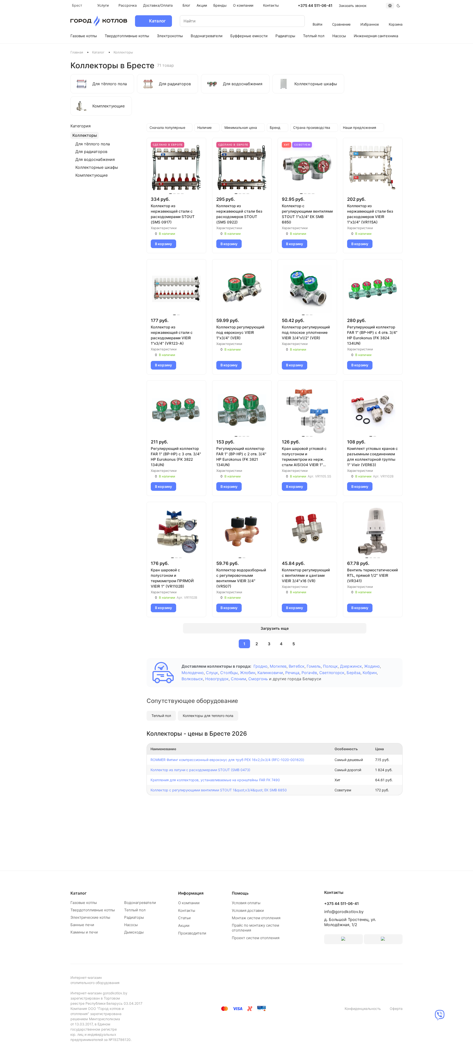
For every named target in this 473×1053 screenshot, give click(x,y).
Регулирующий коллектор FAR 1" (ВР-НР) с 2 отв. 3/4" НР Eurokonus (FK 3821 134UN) (241, 456)
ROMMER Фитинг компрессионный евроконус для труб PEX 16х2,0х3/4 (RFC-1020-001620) (227, 760)
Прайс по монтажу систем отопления (255, 928)
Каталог (98, 52)
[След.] (305, 643)
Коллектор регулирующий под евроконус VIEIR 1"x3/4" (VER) (240, 332)
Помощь (240, 893)
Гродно (260, 666)
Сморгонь (258, 678)
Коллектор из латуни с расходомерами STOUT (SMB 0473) (200, 770)
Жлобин (247, 672)
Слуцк (212, 672)
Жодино (372, 666)
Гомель (314, 666)
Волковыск (192, 678)
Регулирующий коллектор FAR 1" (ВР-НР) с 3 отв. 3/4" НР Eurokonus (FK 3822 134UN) (176, 456)
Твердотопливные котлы (92, 910)
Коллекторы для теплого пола (208, 715)
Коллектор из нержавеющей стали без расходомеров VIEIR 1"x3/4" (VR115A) (370, 214)
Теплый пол (161, 715)
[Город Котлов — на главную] (98, 21)
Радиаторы (134, 917)
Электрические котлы (90, 917)
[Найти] (296, 21)
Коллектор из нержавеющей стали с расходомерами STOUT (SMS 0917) (173, 214)
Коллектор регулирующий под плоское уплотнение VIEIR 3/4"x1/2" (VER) (306, 332)
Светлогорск (331, 672)
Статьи (184, 918)
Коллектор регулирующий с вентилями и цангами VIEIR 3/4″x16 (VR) (306, 575)
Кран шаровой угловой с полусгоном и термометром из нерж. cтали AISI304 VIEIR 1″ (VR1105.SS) (304, 457)
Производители (192, 933)
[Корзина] (395, 17)
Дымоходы (134, 932)
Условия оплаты (246, 902)
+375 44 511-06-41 (315, 5)
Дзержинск (351, 666)
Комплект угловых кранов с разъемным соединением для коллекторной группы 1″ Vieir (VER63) (372, 456)
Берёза (353, 672)
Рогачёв (309, 672)
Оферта (396, 1008)
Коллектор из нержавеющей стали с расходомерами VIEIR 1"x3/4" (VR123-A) (172, 335)
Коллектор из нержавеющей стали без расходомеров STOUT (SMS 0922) (239, 214)
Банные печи (82, 924)
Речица (292, 672)
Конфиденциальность (363, 1008)
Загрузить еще (275, 628)
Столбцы (229, 672)
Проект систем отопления (255, 937)
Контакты (186, 910)
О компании (189, 902)
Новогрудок (217, 678)
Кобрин (370, 672)
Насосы (131, 924)
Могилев (278, 666)
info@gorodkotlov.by (344, 911)
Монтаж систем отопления (256, 918)
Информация (190, 893)
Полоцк (330, 666)
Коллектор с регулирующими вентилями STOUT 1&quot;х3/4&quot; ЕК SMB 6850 (219, 790)
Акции (183, 925)
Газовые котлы (83, 902)
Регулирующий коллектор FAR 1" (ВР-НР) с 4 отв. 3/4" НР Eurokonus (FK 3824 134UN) (372, 335)
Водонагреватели (140, 902)
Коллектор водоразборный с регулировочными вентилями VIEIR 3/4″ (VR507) (241, 578)
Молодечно (193, 672)
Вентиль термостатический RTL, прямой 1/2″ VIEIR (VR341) (372, 575)
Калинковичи (270, 672)
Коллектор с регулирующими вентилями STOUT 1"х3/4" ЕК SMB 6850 (307, 214)
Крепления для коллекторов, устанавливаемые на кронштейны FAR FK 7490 (215, 780)
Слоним (238, 678)
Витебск (296, 666)
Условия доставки (248, 910)
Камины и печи (84, 932)
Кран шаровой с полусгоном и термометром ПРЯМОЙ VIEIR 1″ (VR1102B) (172, 578)
